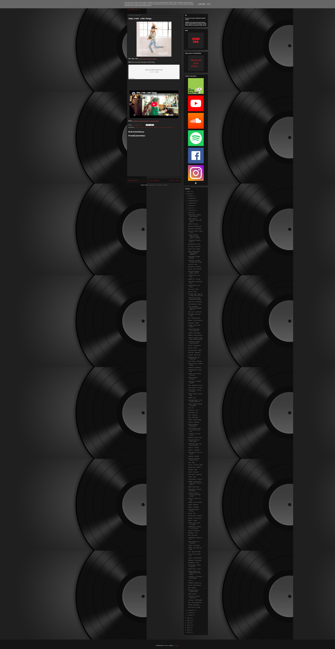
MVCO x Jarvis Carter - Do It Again (194, 523)
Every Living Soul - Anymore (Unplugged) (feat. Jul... (195, 308)
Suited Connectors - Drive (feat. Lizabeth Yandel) (195, 338)
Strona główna (153, 180)
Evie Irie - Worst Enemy (194, 585)
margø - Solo (191, 513)
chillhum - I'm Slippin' (194, 450)
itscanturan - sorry (193, 410)
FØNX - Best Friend (193, 487)
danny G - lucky (192, 347)
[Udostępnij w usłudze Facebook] (151, 125)
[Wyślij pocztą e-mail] (146, 125)
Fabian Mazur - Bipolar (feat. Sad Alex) (194, 215)
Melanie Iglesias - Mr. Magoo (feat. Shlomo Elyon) (194, 573)
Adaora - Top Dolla (193, 507)
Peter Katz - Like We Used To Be (194, 597)
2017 (188, 622)
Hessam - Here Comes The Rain (194, 374)
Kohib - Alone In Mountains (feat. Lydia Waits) (195, 220)
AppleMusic (135, 121)
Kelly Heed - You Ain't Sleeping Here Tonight (195, 261)
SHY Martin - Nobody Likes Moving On (194, 342)
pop (172, 127)
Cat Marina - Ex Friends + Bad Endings (195, 577)
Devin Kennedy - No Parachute (193, 542)
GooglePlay (156, 121)
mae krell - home (193, 264)
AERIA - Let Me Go (193, 472)
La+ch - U (191, 580)
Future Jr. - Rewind (193, 447)
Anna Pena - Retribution (194, 228)
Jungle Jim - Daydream (194, 367)
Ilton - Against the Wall (194, 551)
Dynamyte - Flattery (193, 323)
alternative (148, 127)
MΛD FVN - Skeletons (194, 352)
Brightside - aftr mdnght (194, 560)
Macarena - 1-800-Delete (195, 600)
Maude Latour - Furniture (195, 515)
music (160, 127)
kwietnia (191, 610)
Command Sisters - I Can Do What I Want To (195, 400)
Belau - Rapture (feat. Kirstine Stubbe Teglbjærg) (194, 253)
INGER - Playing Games (195, 419)
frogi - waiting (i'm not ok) (195, 385)
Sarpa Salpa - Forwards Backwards (194, 490)
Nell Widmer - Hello (193, 562)
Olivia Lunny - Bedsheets (195, 301)
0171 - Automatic (193, 415)
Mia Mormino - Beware (194, 266)
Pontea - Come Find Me (194, 269)
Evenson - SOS (192, 291)
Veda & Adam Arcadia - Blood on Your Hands (194, 298)
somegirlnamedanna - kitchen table (194, 440)
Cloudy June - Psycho (194, 249)
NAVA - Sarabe (192, 594)
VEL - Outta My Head (194, 318)
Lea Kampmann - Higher (195, 350)
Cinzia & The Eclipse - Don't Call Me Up (194, 329)
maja (190, 212)
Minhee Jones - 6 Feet (194, 569)
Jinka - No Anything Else (195, 602)
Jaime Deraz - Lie (193, 412)
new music (166, 127)
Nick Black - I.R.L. (193, 533)
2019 (188, 618)
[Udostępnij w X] (150, 125)
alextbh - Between (193, 504)
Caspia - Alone (192, 476)
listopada (191, 198)
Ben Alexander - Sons (194, 244)
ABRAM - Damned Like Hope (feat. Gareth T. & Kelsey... (195, 483)
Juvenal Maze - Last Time (195, 387)
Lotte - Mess (191, 462)
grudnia (191, 196)
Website (154, 58)
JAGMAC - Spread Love (194, 583)
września (191, 203)
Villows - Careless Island (195, 558)
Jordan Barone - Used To (195, 479)
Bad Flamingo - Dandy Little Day (194, 565)
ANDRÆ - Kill (192, 397)
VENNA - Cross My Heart (195, 502)
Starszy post (174, 180)
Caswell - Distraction (193, 530)
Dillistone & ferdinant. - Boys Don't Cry (194, 459)
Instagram (149, 58)
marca (190, 612)
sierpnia (191, 205)
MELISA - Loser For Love (195, 437)
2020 (188, 194)
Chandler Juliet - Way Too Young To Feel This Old (195, 294)
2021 (188, 191)
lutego (190, 615)
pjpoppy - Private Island (194, 518)
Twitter (145, 58)
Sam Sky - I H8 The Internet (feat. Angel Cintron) (194, 494)
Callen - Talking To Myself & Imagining (195, 404)
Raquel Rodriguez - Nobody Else (193, 425)
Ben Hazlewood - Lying (194, 304)
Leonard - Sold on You (194, 355)
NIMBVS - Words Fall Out (195, 335)
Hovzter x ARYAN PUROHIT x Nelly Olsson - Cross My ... (194, 236)
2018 (188, 620)
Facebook (140, 58)
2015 (188, 627)
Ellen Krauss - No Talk (194, 607)
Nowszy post (133, 180)
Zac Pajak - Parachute (194, 246)
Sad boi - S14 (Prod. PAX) (195, 465)
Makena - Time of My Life (195, 320)
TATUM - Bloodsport (193, 605)
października (192, 200)
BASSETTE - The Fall (194, 279)
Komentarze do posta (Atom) (158, 185)
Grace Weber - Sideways (195, 361)
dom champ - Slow (193, 289)
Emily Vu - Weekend (193, 422)
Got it (209, 4)
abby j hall (139, 127)
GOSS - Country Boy (194, 545)
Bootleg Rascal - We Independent (193, 358)
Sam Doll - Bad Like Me (194, 226)
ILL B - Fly (191, 407)
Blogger (175, 645)
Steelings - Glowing (193, 456)
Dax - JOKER (192, 587)
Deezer (140, 121)
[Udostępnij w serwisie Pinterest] (153, 125)
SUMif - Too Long (193, 224)
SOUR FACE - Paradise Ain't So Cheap (194, 527)
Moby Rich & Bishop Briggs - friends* (193, 272)
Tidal (151, 121)
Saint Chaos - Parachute (195, 474)
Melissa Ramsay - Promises (193, 378)
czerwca (191, 210)
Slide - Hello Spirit (193, 417)
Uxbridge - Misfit (192, 469)
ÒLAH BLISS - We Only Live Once (194, 390)
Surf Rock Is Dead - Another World (193, 590)
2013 (188, 632)
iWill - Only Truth (192, 535)
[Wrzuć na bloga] (148, 125)
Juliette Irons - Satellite (194, 467)
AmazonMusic (146, 121)
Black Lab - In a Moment (195, 312)
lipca (190, 208)
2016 (188, 625)
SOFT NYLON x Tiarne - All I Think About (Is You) (195, 430)
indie (155, 127)
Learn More (201, 4)
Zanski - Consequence (194, 345)
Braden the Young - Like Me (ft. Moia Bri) (195, 444)
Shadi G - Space (192, 520)
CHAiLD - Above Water (194, 333)
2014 (188, 630)
